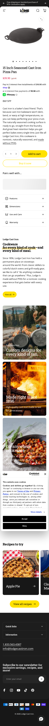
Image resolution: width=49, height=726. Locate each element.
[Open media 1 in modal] (41, 19)
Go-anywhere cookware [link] (18, 448)
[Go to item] (13, 61)
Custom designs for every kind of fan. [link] (23, 352)
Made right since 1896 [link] (21, 399)
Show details (36, 512)
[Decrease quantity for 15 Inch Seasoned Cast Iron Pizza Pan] (6, 153)
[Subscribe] (41, 679)
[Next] (45, 3)
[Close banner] (45, 474)
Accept (24, 519)
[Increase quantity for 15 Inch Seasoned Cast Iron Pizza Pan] (16, 153)
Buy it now (25, 163)
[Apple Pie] (21, 572)
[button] (41, 719)
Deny (24, 526)
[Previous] (4, 3)
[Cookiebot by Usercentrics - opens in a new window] (29, 474)
